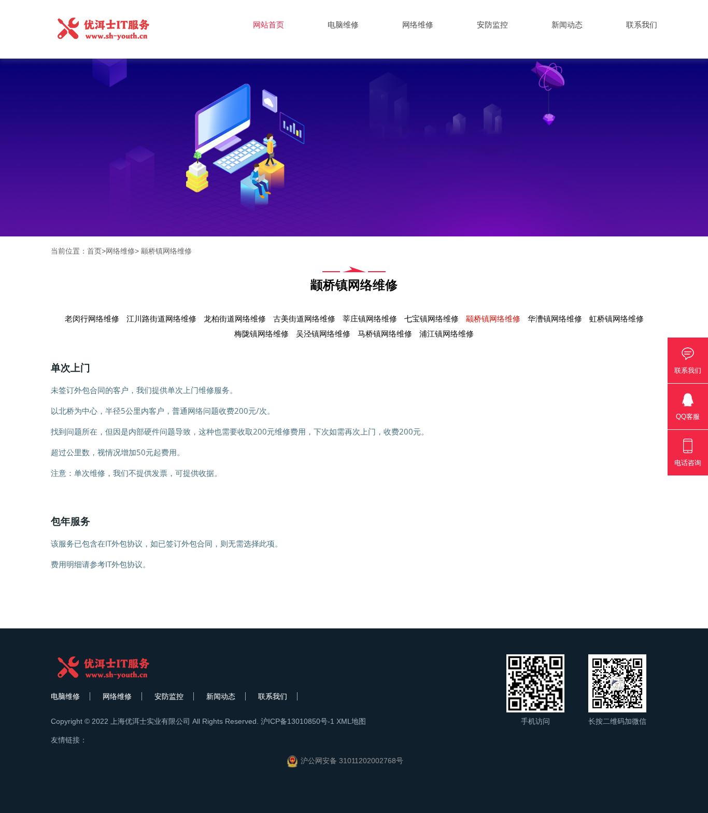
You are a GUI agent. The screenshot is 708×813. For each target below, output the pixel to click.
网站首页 (268, 24)
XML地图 (351, 721)
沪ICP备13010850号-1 (297, 721)
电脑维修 (343, 24)
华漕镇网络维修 (555, 318)
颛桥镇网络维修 (165, 251)
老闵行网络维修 (92, 318)
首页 (94, 251)
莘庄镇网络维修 (370, 318)
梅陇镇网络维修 (261, 333)
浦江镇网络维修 (446, 333)
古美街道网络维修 (304, 318)
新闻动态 (567, 24)
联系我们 (641, 24)
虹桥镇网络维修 (616, 318)
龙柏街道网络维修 (235, 318)
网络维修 (417, 24)
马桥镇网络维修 (385, 333)
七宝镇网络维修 (431, 318)
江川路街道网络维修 (161, 318)
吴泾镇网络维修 (323, 333)
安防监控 (492, 24)
